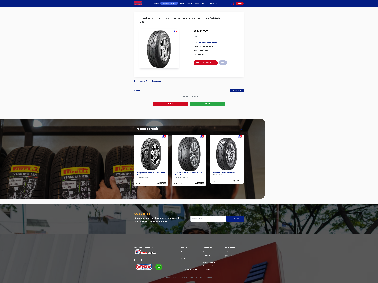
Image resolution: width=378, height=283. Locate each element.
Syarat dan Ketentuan (210, 262)
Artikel (189, 3)
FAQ (204, 259)
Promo (182, 3)
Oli (182, 262)
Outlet (197, 3)
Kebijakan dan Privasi (210, 266)
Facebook (230, 252)
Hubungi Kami (213, 3)
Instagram (230, 255)
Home (157, 3)
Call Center (206, 269)
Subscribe (235, 219)
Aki (182, 255)
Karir (203, 3)
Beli (223, 63)
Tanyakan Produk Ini (205, 63)
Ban (182, 252)
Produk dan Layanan (169, 3)
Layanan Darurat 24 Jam (189, 269)
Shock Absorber (186, 259)
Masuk (240, 4)
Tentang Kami (207, 255)
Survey (205, 252)
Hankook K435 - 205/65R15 (186, 172)
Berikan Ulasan (237, 90)
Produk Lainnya (186, 266)
